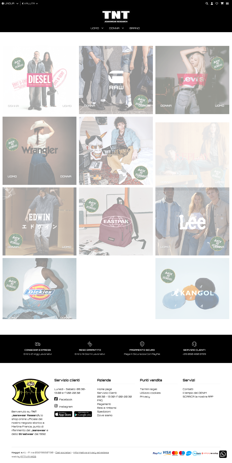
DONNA (13, 96)
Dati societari (63, 452)
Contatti (188, 389)
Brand (135, 28)
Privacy (145, 396)
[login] (210, 3)
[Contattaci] (215, 3)
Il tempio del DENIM (195, 393)
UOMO (66, 96)
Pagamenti (104, 404)
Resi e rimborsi (106, 408)
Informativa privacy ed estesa (91, 452)
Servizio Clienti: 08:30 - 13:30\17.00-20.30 (114, 395)
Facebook (65, 399)
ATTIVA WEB (28, 456)
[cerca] (205, 3)
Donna (114, 28)
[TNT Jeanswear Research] (116, 22)
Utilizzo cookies (150, 393)
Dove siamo (104, 415)
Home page (104, 389)
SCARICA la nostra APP (198, 396)
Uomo (95, 28)
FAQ (100, 400)
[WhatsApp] (223, 456)
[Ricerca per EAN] (226, 3)
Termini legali (148, 389)
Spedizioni (104, 411)
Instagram (66, 406)
